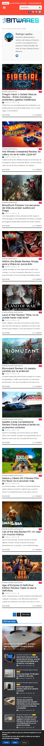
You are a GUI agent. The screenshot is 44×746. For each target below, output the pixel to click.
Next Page (25, 614)
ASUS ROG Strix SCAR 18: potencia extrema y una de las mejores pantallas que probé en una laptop (28, 660)
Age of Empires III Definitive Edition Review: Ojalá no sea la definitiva (19, 588)
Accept (6, 742)
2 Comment (38, 442)
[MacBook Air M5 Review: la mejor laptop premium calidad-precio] (22, 639)
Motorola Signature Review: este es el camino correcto (27, 689)
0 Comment (38, 115)
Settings (24, 742)
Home (4, 29)
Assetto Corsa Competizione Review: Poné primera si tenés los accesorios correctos (21, 425)
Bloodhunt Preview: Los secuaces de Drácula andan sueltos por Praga (21, 208)
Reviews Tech (27, 654)
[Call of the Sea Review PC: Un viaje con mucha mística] (22, 514)
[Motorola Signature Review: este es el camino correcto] (9, 686)
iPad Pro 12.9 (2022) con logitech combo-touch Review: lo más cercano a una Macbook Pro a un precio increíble (27, 721)
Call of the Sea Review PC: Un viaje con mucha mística (21, 533)
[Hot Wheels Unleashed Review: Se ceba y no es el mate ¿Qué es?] (22, 134)
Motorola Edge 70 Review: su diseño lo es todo (28, 675)
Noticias (19, 697)
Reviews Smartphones (30, 670)
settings (16, 738)
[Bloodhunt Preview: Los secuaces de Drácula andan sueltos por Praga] (22, 188)
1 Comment (38, 226)
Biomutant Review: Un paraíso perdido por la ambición (19, 369)
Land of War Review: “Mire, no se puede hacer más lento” (20, 316)
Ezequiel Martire (12, 649)
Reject (15, 742)
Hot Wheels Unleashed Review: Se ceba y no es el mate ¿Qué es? (21, 153)
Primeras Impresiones (9, 202)
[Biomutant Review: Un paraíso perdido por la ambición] (22, 351)
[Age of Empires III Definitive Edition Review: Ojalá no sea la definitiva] (22, 568)
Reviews (5, 312)
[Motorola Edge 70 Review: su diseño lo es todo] (9, 673)
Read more (6, 115)
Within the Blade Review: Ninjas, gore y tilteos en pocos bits (20, 262)
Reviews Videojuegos (9, 91)
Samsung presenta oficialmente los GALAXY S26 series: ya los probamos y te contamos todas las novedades (28, 704)
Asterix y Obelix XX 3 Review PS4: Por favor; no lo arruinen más (20, 479)
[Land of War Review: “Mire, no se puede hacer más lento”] (22, 298)
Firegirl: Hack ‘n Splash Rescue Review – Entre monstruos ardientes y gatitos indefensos (19, 97)
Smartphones (27, 697)
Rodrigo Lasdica (10, 102)
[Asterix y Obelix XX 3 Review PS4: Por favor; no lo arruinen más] (22, 461)
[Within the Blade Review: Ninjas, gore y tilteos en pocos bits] (22, 244)
